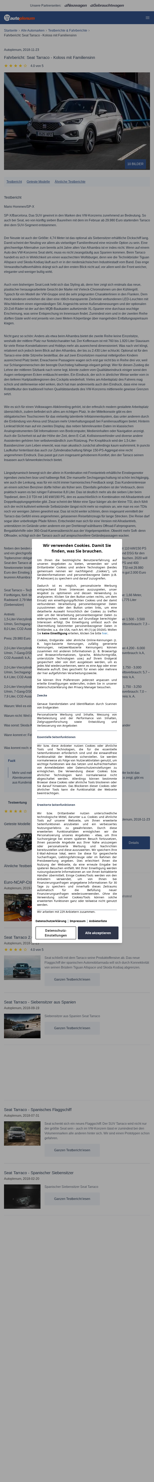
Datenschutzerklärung (50, 921)
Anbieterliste (98, 921)
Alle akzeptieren (98, 933)
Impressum (78, 921)
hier (104, 633)
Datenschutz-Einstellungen (56, 933)
